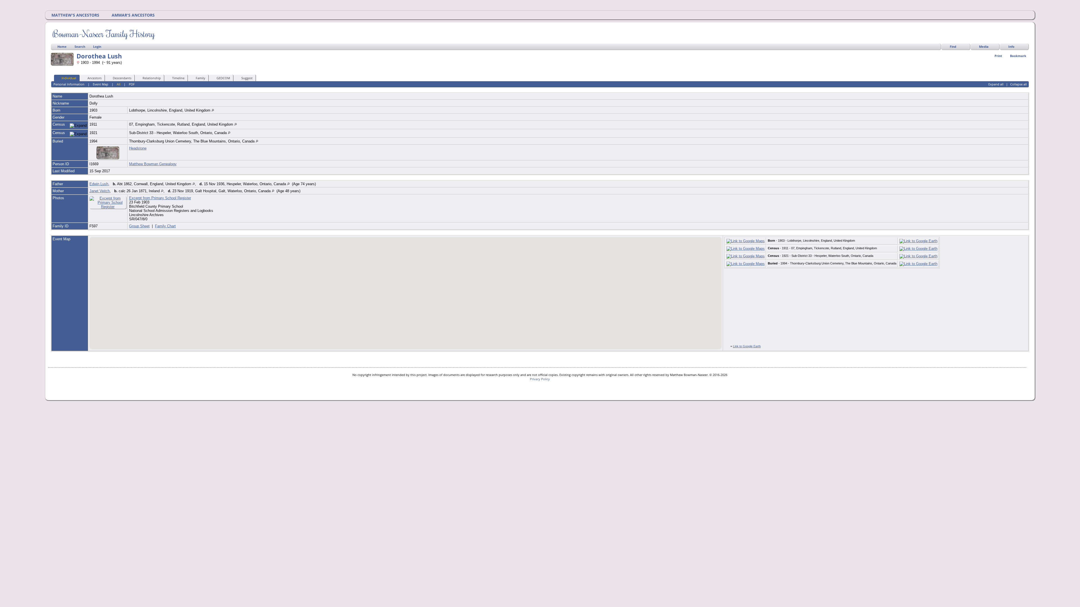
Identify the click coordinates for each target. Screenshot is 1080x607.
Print (998, 56)
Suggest (247, 78)
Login (97, 46)
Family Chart (165, 226)
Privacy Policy (540, 379)
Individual (69, 78)
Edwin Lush (98, 184)
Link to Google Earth (747, 346)
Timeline (178, 78)
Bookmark (1018, 56)
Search (80, 46)
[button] (278, 312)
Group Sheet (139, 226)
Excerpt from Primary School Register (160, 198)
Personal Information (68, 84)
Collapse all (1018, 84)
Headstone (138, 148)
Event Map (100, 84)
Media (984, 46)
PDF (132, 84)
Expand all (996, 84)
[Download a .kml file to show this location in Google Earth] (918, 241)
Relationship (152, 78)
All (118, 84)
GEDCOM (223, 78)
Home (62, 46)
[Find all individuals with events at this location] (213, 110)
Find (953, 46)
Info (1011, 46)
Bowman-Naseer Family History (104, 33)
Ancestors (94, 78)
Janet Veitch (99, 191)
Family (200, 78)
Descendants (122, 78)
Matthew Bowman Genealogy (153, 164)
